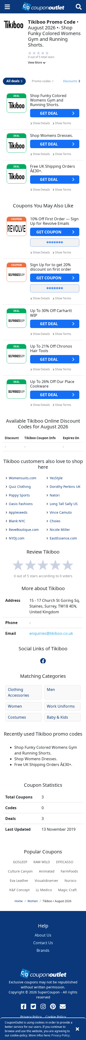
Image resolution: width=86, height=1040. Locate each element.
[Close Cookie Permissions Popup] (77, 1029)
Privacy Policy (31, 1016)
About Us (43, 935)
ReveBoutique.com (24, 529)
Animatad (46, 871)
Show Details (41, 123)
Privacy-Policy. (60, 1035)
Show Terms (63, 123)
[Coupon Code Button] (54, 242)
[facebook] (43, 661)
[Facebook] (24, 1006)
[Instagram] (43, 1006)
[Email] (63, 1006)
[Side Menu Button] (7, 7)
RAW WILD (41, 862)
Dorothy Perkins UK (65, 486)
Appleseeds (18, 512)
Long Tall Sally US (64, 503)
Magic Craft (67, 890)
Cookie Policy (55, 1016)
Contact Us (43, 942)
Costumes (17, 717)
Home (19, 901)
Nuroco (70, 880)
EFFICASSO (64, 862)
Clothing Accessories (18, 692)
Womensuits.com (22, 478)
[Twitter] (33, 1006)
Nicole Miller (60, 529)
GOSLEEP (20, 862)
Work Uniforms (61, 706)
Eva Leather (19, 880)
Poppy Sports (19, 495)
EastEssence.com (63, 538)
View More (35, 62)
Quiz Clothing (20, 486)
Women (15, 706)
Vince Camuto (61, 512)
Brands (43, 950)
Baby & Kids (57, 717)
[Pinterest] (53, 1006)
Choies (55, 521)
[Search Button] (78, 7)
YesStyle (56, 478)
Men (51, 689)
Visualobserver (46, 880)
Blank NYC (17, 521)
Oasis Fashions (21, 503)
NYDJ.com (16, 538)
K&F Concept (19, 890)
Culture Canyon (20, 871)
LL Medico (44, 890)
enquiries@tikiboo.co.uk (51, 633)
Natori (55, 495)
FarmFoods (69, 871)
